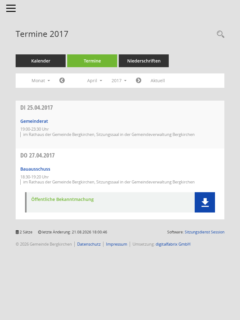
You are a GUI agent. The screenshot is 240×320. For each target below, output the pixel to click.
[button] (205, 202)
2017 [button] (117, 80)
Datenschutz (89, 244)
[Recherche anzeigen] (219, 34)
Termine (92, 61)
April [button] (92, 80)
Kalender (40, 61)
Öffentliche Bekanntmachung (62, 199)
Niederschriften (144, 61)
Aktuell (158, 80)
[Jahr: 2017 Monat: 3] (62, 80)
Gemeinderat (34, 121)
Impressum (116, 244)
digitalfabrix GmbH (173, 244)
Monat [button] (39, 80)
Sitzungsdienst (204, 232)
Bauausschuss (35, 169)
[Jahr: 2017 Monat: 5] (138, 80)
